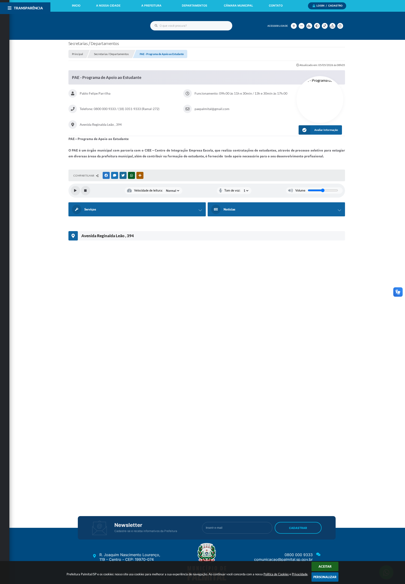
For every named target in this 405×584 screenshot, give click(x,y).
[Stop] (85, 190)
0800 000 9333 (299, 554)
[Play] (75, 190)
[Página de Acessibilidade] (340, 25)
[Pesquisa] (156, 25)
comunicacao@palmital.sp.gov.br (283, 559)
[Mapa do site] (332, 25)
